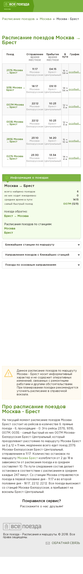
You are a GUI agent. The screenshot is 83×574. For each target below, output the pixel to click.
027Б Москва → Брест (14, 157)
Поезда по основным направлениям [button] (30, 265)
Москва (22, 458)
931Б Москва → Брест (15, 89)
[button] (41, 177)
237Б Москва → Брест (14, 71)
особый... (75, 72)
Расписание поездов (18, 19)
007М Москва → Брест (15, 106)
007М (67, 204)
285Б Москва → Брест (14, 140)
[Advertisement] (41, 312)
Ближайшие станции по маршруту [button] (29, 245)
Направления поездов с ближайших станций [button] (37, 255)
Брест (33, 458)
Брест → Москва (16, 216)
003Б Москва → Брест (14, 123)
